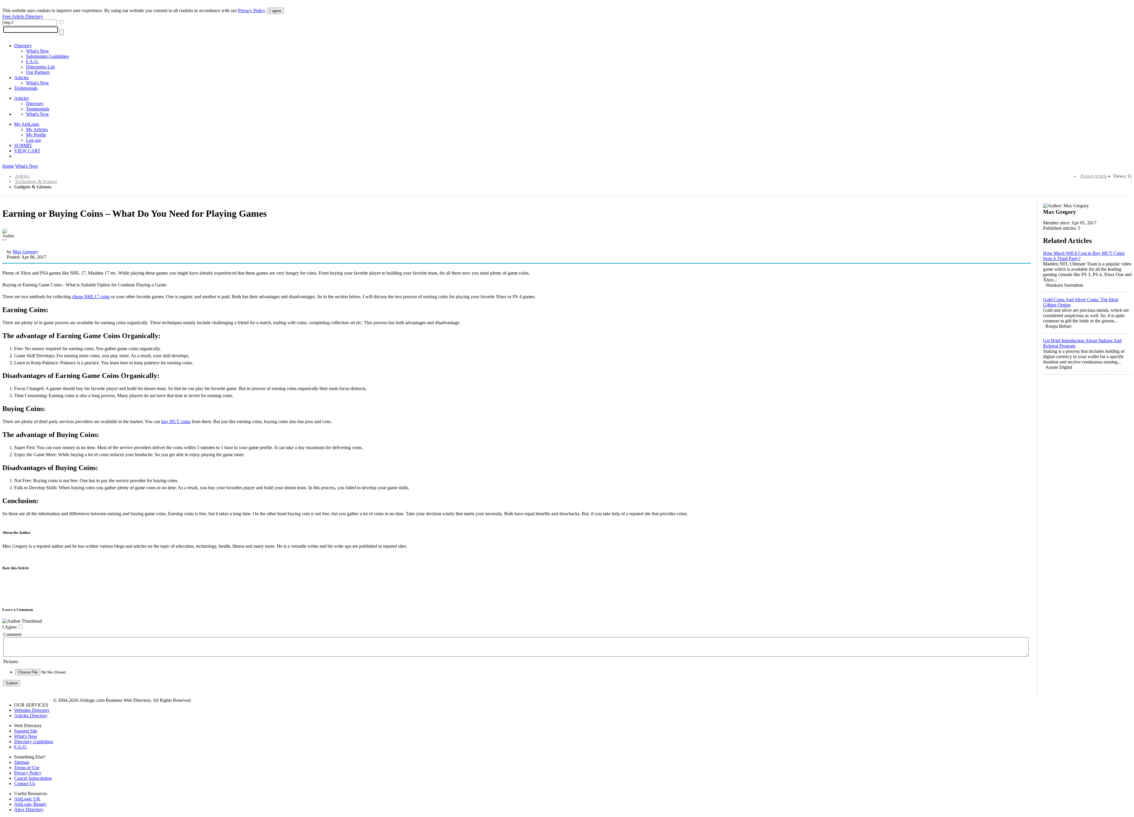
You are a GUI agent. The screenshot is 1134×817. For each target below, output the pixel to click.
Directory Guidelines (33, 741)
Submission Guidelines (47, 56)
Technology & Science (36, 181)
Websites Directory (32, 710)
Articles (21, 77)
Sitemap (21, 762)
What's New (37, 50)
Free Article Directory (22, 16)
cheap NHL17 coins (91, 296)
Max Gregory (25, 251)
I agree (275, 11)
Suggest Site (25, 730)
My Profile (36, 134)
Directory (23, 45)
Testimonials (26, 88)
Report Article (1094, 176)
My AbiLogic (27, 124)
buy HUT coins (175, 421)
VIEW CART (27, 150)
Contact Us (24, 783)
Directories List (40, 66)
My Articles (37, 129)
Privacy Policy (251, 10)
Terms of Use (26, 767)
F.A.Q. (32, 61)
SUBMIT (23, 145)
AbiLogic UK (27, 798)
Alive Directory (28, 809)
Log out (33, 140)
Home (8, 166)
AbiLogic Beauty (30, 804)
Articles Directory (31, 715)
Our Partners (38, 72)
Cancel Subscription (33, 778)
